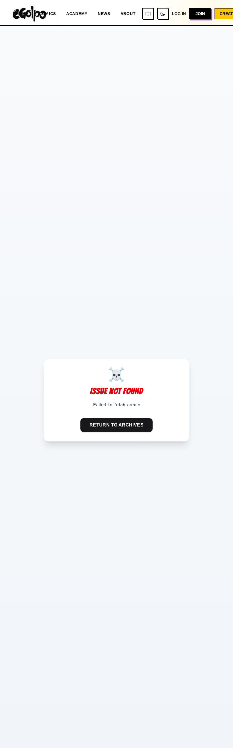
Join (200, 13)
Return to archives (116, 425)
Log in (179, 13)
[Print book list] (148, 13)
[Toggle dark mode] (162, 13)
